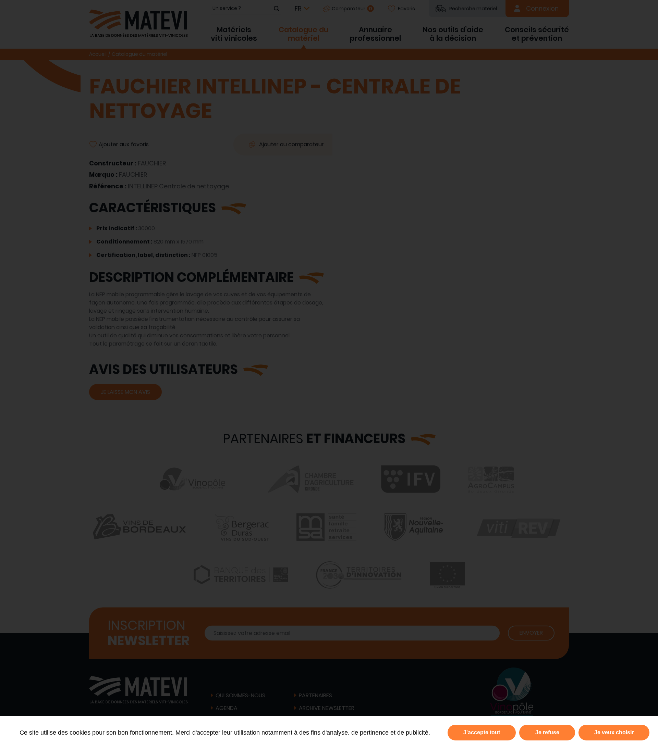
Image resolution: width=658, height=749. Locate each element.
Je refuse (547, 732)
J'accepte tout (481, 732)
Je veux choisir (614, 732)
